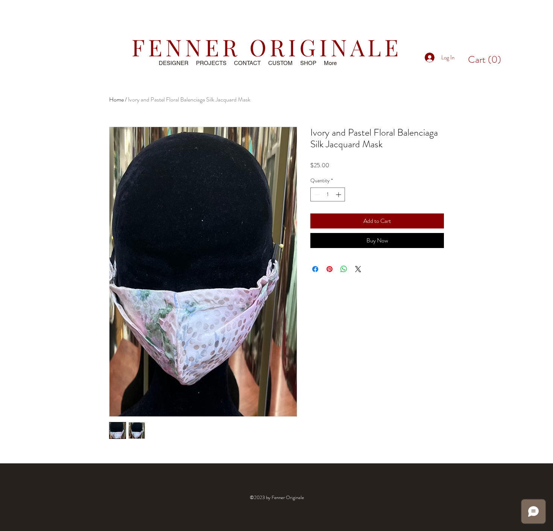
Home (116, 99)
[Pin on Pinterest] (329, 269)
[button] (484, 59)
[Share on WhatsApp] (343, 269)
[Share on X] (358, 269)
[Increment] (339, 194)
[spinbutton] (327, 194)
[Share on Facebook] (315, 269)
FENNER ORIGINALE (267, 47)
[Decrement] (316, 194)
